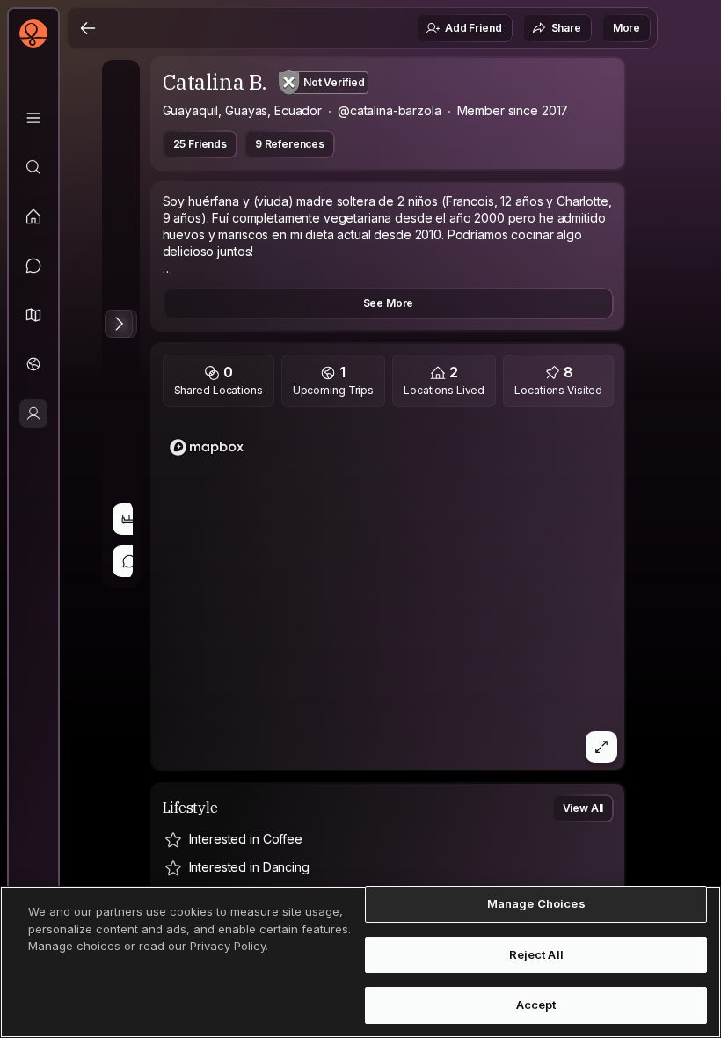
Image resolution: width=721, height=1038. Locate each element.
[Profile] (33, 413)
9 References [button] (289, 143)
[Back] (88, 28)
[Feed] (33, 216)
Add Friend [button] (473, 27)
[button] (33, 315)
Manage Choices (536, 903)
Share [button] (566, 27)
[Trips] (33, 364)
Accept (536, 1005)
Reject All (536, 954)
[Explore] (33, 167)
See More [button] (388, 303)
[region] (389, 593)
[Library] (33, 118)
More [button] (626, 27)
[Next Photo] (119, 324)
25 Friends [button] (200, 143)
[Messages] (33, 266)
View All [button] (583, 808)
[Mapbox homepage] (206, 447)
